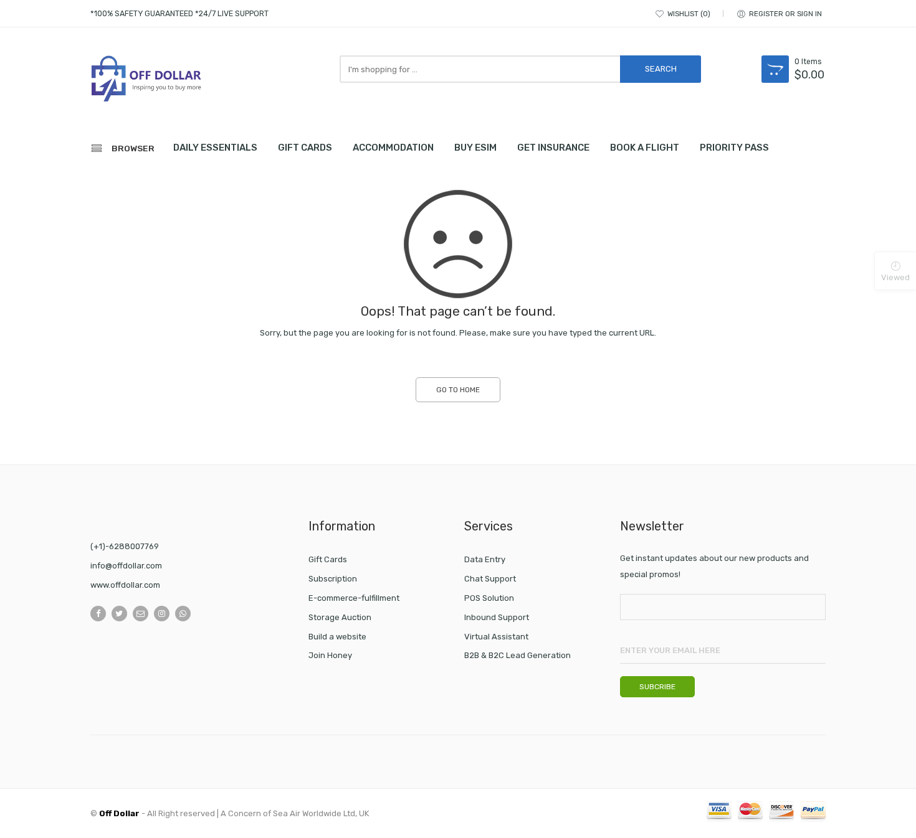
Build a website (337, 636)
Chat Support (490, 578)
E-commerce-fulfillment (353, 598)
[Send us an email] (140, 613)
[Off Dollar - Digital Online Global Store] (146, 80)
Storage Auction (339, 617)
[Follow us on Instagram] (161, 613)
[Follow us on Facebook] (98, 613)
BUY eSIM (475, 147)
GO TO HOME (458, 389)
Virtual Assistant (496, 636)
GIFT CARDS (305, 147)
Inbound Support (496, 617)
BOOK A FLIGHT (644, 147)
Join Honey (330, 655)
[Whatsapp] (183, 613)
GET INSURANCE (553, 147)
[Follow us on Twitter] (119, 613)
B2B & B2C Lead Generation (517, 655)
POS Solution (489, 598)
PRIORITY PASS (734, 147)
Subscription (332, 578)
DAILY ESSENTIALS (215, 147)
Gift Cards (327, 559)
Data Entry (484, 559)
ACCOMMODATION (393, 147)
